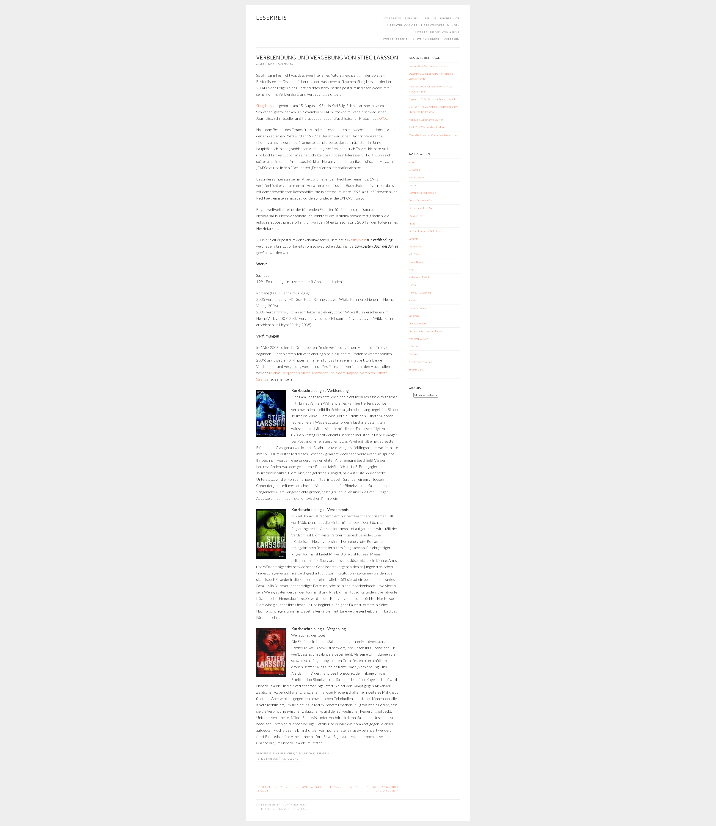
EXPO (381, 118)
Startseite (392, 18)
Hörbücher (414, 254)
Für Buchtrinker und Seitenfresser (426, 231)
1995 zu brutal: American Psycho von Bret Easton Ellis (364, 788)
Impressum (451, 39)
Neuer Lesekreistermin (420, 361)
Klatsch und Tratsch (419, 277)
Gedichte (413, 238)
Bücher (289, 753)
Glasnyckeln (356, 240)
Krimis (412, 284)
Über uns (430, 18)
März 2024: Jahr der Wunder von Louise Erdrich (434, 135)
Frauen (412, 223)
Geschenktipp (416, 246)
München (413, 346)
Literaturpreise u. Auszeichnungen (410, 39)
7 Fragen (412, 18)
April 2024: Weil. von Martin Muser (427, 127)
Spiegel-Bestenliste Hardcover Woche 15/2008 (289, 788)
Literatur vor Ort (402, 25)
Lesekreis (271, 18)
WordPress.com (296, 808)
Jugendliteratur (416, 261)
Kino (411, 269)
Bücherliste (450, 18)
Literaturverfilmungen (440, 25)
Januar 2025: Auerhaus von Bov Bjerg (428, 66)
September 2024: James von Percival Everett (432, 99)
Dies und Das (305, 753)
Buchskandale (416, 177)
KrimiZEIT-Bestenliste (420, 292)
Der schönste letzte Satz (421, 208)
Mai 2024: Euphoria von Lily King (426, 119)
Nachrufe (413, 354)
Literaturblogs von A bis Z (437, 32)
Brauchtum (414, 169)
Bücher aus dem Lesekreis (422, 192)
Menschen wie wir (418, 338)
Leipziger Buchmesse (420, 308)
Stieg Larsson (266, 105)
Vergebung (290, 758)
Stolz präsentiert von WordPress (281, 804)
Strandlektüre (416, 369)
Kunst (412, 300)
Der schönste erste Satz (421, 200)
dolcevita (285, 64)
